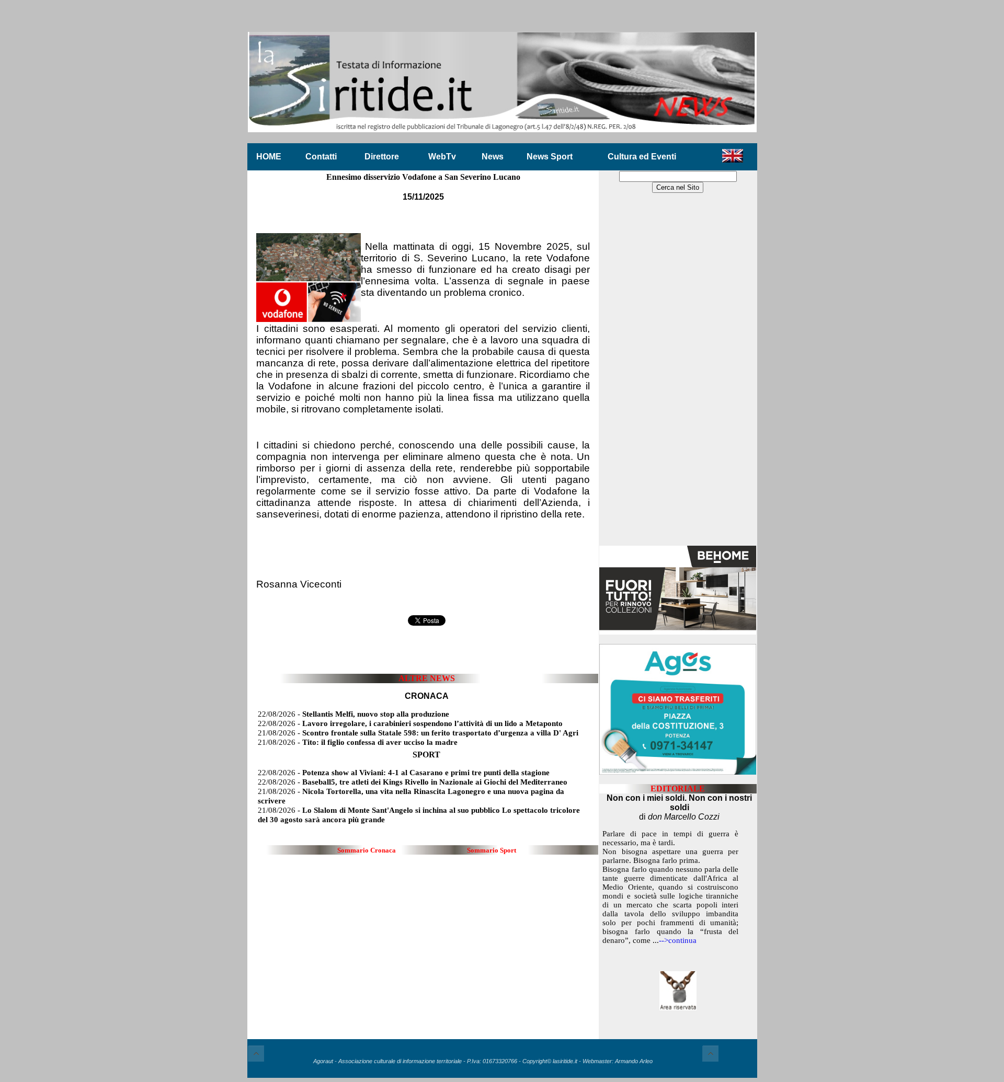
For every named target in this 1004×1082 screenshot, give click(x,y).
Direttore (381, 156)
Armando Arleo (634, 1061)
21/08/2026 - (418, 733)
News (493, 156)
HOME (268, 156)
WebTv (442, 156)
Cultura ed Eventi (642, 156)
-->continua (678, 940)
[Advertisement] (678, 370)
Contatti (321, 156)
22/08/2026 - (353, 714)
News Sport (550, 156)
